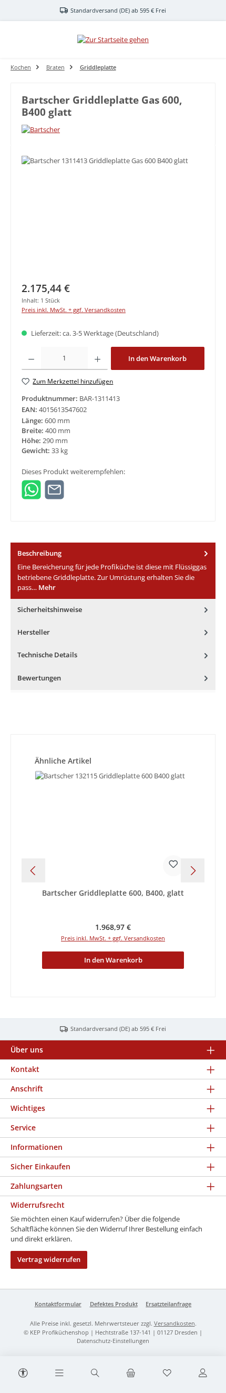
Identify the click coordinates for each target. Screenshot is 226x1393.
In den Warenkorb (157, 358)
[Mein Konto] (202, 1373)
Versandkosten (174, 1323)
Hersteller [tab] (33, 632)
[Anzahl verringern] (31, 358)
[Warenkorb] (130, 1373)
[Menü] (58, 1373)
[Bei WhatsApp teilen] (31, 489)
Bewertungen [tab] (39, 678)
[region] (113, 215)
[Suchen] (95, 1373)
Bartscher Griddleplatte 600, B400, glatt (113, 893)
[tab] (113, 571)
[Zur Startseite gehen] (113, 39)
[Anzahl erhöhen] (97, 358)
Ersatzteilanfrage (168, 1304)
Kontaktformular (58, 1304)
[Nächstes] (192, 871)
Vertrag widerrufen (48, 1259)
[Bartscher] (113, 130)
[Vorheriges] (33, 871)
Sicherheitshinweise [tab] (49, 609)
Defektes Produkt (114, 1304)
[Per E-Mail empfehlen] (54, 489)
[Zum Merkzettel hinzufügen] (173, 865)
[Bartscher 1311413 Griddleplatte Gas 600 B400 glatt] (113, 215)
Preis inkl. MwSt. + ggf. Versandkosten (74, 310)
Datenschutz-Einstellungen (113, 1341)
